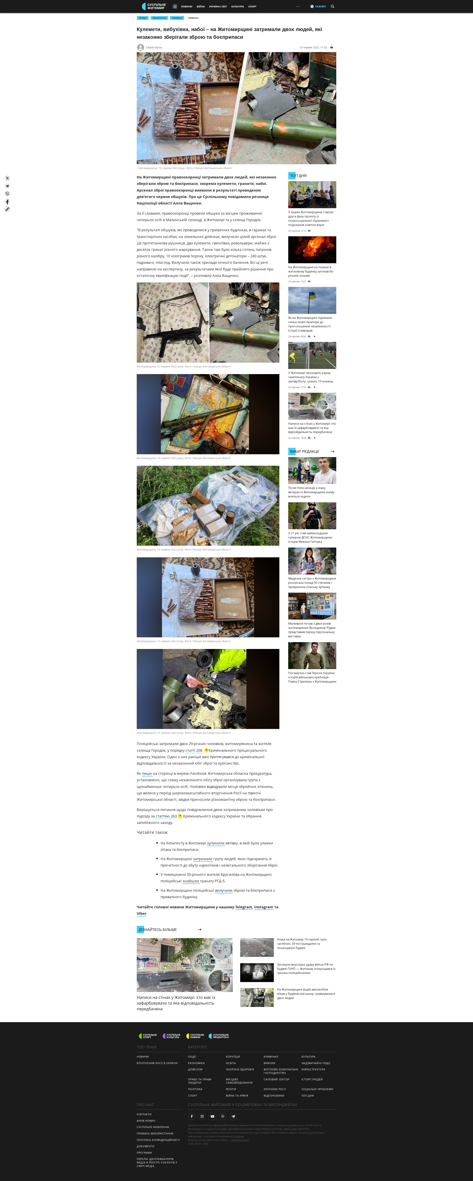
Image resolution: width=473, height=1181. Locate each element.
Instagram (263, 906)
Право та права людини (200, 1081)
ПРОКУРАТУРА (159, 18)
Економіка (196, 1063)
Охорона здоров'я (240, 1069)
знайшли (191, 880)
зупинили (216, 843)
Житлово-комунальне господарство (281, 1071)
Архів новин (146, 1120)
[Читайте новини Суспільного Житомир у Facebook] (191, 1116)
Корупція (233, 1056)
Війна (201, 6)
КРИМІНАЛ (177, 18)
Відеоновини (274, 1095)
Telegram (243, 906)
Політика (195, 1089)
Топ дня (308, 1095)
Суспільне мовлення (153, 1127)
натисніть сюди (240, 1140)
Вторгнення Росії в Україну (157, 1063)
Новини (186, 6)
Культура (237, 6)
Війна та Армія (237, 1095)
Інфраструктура (313, 1069)
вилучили (224, 890)
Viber (142, 913)
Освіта (231, 1063)
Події (192, 1056)
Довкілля (195, 1069)
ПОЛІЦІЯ (143, 18)
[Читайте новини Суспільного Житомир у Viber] (223, 1116)
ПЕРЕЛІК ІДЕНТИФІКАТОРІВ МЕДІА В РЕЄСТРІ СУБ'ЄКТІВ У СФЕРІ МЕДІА (157, 1162)
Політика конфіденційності (158, 1140)
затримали (203, 858)
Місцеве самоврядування (239, 1081)
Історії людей (312, 1079)
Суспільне (238, 1136)
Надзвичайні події (316, 1063)
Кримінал (193, 18)
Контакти (144, 1114)
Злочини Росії (275, 1089)
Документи (145, 1146)
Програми (144, 1152)
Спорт (252, 6)
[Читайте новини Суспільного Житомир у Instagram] (202, 1116)
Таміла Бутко (154, 47)
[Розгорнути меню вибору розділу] (175, 6)
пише (147, 773)
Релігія (231, 1089)
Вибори (269, 1063)
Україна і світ (218, 6)
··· (298, 6)
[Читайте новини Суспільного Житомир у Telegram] (233, 1116)
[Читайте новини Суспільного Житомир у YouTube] (212, 1116)
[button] (7, 178)
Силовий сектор (276, 1079)
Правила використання (155, 1133)
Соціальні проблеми (318, 1089)
